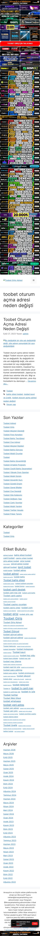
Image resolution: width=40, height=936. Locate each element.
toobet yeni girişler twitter (10, 714)
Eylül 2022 (8, 878)
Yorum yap (11, 404)
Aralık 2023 (8, 821)
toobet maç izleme (12, 661)
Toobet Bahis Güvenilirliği (14, 461)
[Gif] (20, 117)
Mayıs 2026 (8, 754)
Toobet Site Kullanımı (12, 495)
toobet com (27, 607)
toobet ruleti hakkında (9, 676)
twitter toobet (8, 731)
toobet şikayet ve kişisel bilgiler (12, 728)
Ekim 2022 (8, 874)
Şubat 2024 (8, 814)
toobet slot (28, 679)
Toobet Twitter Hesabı (13, 510)
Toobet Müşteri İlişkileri (13, 446)
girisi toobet (25, 561)
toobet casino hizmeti (9, 601)
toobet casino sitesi (11, 608)
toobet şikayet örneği (29, 728)
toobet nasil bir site (11, 667)
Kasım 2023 (8, 825)
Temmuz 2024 (9, 795)
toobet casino (23, 599)
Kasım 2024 (8, 780)
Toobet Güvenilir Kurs (12, 480)
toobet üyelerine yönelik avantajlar (13, 722)
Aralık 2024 (8, 776)
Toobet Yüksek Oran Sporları (16, 472)
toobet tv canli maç (22, 688)
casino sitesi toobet (24, 558)
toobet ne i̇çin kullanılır (27, 667)
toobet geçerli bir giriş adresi (25, 610)
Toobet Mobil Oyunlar (13, 453)
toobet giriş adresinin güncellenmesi (13, 625)
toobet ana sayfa (8, 577)
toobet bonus (19, 586)
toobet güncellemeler (30, 638)
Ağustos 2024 (9, 791)
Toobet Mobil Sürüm (12, 476)
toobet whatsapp (12, 701)
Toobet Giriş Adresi (12, 622)
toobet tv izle (28, 691)
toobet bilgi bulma (8, 586)
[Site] (20, 73)
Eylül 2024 (8, 788)
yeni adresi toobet (19, 731)
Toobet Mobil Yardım (12, 506)
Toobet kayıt (19, 652)
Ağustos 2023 (9, 837)
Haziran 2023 (9, 844)
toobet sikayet (24, 676)
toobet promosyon (26, 673)
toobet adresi (11, 573)
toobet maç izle (24, 658)
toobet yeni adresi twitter (27, 708)
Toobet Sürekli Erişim (12, 484)
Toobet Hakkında (9, 646)
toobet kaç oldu (27, 655)
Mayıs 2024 (8, 803)
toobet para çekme (10, 673)
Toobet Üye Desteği (12, 491)
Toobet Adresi (9, 423)
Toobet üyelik (10, 725)
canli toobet (9, 558)
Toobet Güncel (11, 631)
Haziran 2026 (9, 750)
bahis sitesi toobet (14, 394)
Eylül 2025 (8, 757)
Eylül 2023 (8, 833)
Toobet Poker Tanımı (12, 514)
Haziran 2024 (9, 799)
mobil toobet (7, 570)
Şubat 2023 (8, 859)
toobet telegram (21, 684)
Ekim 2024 (8, 784)
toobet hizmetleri (9, 649)
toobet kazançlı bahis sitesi (11, 656)
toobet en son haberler (9, 610)
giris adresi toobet (11, 561)
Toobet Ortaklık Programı (14, 465)
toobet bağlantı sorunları (24, 583)
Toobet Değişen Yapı (12, 499)
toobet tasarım (7, 685)
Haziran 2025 (9, 761)
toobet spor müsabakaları (10, 682)
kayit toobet (24, 567)
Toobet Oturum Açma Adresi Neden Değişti (17, 324)
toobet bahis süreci (8, 583)
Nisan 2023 (8, 852)
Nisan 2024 (8, 806)
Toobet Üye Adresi (11, 442)
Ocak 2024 (8, 818)
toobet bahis (19, 577)
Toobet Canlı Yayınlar (12, 503)
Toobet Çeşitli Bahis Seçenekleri (17, 469)
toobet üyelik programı (24, 725)
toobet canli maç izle (12, 593)
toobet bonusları (30, 586)
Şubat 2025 (8, 769)
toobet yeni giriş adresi (25, 711)
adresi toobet (8, 555)
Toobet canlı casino (12, 595)
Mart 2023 (8, 855)
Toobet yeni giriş (10, 711)
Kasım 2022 (8, 871)
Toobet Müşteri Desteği (13, 431)
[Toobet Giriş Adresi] (12, 280)
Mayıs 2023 (8, 848)
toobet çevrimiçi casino (27, 714)
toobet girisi (10, 614)
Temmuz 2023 (9, 840)
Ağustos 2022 (9, 882)
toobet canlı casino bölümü (10, 599)
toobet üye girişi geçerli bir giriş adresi (14, 719)
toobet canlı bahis (28, 593)
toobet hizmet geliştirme (24, 646)
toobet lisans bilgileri (10, 658)
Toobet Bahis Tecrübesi (13, 438)
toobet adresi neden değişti (27, 574)
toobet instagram (25, 649)
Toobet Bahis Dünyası (13, 450)
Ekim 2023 (8, 829)
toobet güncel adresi (13, 637)
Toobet (9, 391)
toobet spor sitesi (24, 682)
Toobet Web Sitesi (12, 698)
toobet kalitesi (7, 652)
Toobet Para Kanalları (13, 435)
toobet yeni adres (13, 704)
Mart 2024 (8, 810)
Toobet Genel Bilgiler (12, 487)
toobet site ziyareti (18, 679)
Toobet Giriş (8, 427)
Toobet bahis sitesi (14, 580)
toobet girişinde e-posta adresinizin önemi (15, 628)
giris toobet (6, 564)
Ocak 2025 (8, 772)
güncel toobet (10, 567)
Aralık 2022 (8, 867)
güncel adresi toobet (20, 564)
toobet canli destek (14, 589)
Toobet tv (6, 688)
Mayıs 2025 (8, 765)
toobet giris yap (26, 614)
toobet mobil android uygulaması (12, 664)
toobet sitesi (7, 679)
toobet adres (20, 570)
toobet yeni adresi (11, 708)
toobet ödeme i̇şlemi (10, 717)
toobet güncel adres (13, 634)
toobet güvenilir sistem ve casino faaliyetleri (15, 643)
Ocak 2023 (8, 863)
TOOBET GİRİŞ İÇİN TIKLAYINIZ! (20, 43)
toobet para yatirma (12, 670)
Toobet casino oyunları (15, 604)
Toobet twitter (10, 695)
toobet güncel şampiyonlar (10, 640)
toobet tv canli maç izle (11, 692)
